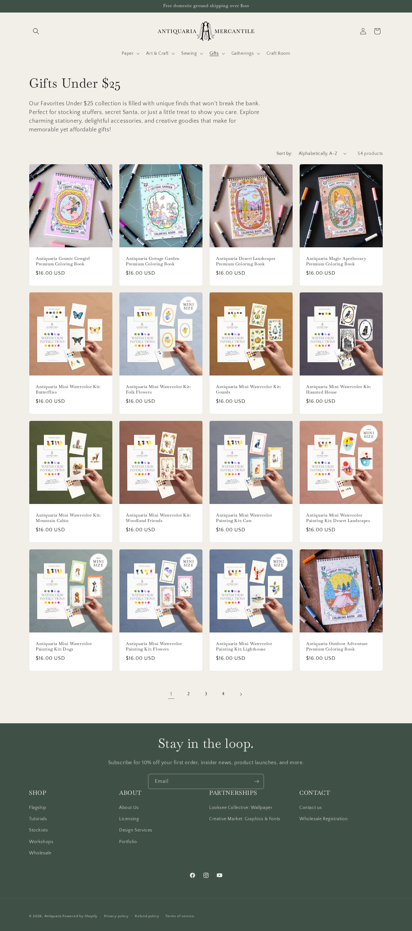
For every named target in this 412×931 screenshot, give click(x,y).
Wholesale (40, 853)
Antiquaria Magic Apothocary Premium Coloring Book (336, 261)
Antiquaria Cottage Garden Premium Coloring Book (153, 261)
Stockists (38, 830)
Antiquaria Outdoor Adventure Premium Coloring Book (337, 646)
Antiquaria (52, 916)
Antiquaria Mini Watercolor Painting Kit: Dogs (64, 646)
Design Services (135, 830)
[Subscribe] (256, 781)
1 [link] (171, 694)
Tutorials (38, 819)
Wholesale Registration (323, 819)
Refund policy (147, 916)
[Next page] (241, 694)
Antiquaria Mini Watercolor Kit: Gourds (248, 389)
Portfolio (128, 841)
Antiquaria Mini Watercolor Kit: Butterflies (68, 389)
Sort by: (284, 153)
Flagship (37, 807)
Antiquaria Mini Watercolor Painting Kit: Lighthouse (244, 646)
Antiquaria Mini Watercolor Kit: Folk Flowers (158, 389)
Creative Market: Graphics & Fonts (244, 819)
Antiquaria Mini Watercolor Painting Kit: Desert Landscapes (338, 518)
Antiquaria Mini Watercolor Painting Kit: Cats (244, 518)
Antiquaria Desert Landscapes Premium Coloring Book (246, 261)
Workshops (41, 841)
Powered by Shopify (80, 916)
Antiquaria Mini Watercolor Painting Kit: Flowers (154, 646)
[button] (36, 31)
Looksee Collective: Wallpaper (240, 807)
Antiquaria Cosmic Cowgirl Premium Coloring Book (63, 261)
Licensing (129, 819)
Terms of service (179, 916)
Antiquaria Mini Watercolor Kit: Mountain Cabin (68, 518)
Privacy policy (116, 916)
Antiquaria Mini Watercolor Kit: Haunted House (338, 389)
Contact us (310, 807)
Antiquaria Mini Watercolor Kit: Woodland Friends (158, 518)
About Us (129, 807)
